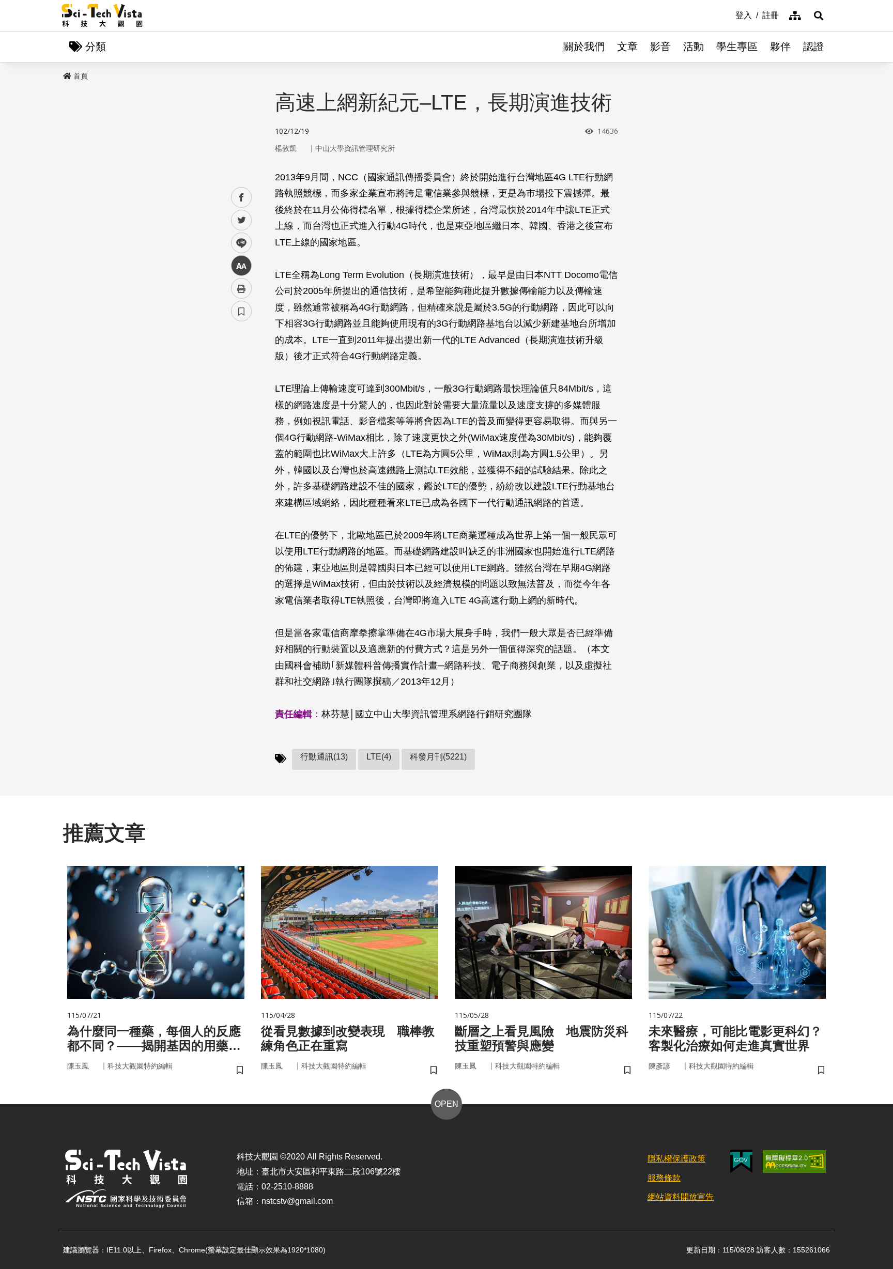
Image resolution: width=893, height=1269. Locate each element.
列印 (241, 288)
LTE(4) (378, 756)
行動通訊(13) (324, 756)
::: (728, 14)
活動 (693, 46)
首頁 (80, 76)
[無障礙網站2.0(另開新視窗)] (794, 1161)
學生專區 (737, 46)
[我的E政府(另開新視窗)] (741, 1161)
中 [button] (241, 265)
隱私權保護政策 (676, 1158)
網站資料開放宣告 (681, 1197)
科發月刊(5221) (438, 756)
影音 (660, 46)
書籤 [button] (241, 311)
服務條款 (664, 1177)
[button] (818, 15)
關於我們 (584, 46)
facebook (242, 197)
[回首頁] (102, 15)
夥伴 (780, 46)
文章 (627, 46)
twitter (242, 220)
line (238, 243)
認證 (813, 46)
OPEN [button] (446, 1104)
